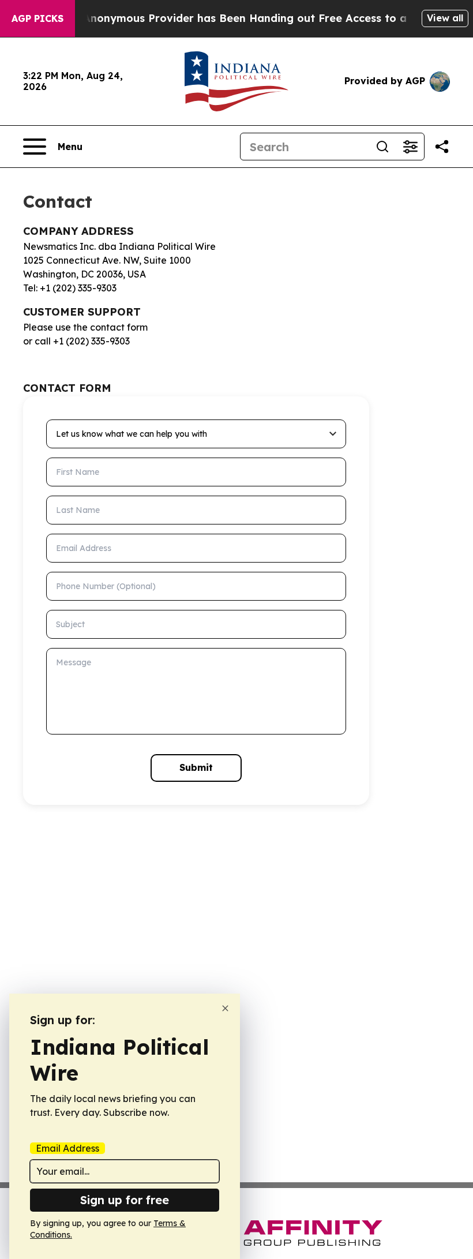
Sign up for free (124, 1200)
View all (445, 18)
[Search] (382, 146)
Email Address (67, 1148)
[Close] (225, 1008)
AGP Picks (37, 18)
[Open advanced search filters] (410, 146)
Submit (196, 767)
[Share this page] (442, 146)
